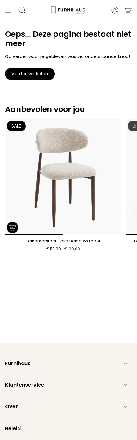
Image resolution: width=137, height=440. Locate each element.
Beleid (13, 428)
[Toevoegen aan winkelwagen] (12, 227)
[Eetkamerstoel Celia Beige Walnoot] (63, 177)
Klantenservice (24, 385)
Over (11, 406)
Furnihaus (18, 363)
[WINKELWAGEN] (128, 10)
